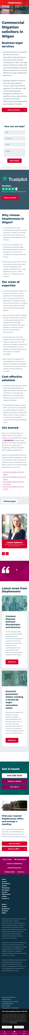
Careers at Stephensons (14, 863)
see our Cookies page (13, 1021)
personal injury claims (16, 929)
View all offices (14, 843)
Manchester (6, 908)
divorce (14, 931)
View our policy (15, 970)
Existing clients (10, 872)
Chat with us (14, 787)
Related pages (10, 501)
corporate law (14, 935)
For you (4, 881)
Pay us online (7, 859)
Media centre (6, 894)
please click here (13, 1022)
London (4, 906)
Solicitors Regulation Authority (11, 953)
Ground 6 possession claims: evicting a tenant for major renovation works (14, 699)
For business (6, 883)
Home (4, 879)
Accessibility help (7, 1003)
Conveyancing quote (14, 867)
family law (8, 931)
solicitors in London (13, 923)
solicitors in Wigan (12, 925)
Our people (5, 890)
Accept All (7, 1027)
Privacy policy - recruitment (10, 1008)
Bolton (4, 904)
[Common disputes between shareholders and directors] (14, 603)
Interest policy (6, 999)
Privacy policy (6, 1006)
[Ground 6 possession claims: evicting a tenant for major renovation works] (14, 678)
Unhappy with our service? (10, 1001)
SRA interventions (20, 859)
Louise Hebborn (14, 542)
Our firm (5, 892)
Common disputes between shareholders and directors (13, 622)
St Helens (5, 911)
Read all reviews (10, 198)
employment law (6, 935)
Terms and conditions (8, 997)
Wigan (4, 913)
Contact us (20, 872)
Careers (4, 896)
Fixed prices (6, 888)
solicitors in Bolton (8, 921)
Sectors (4, 885)
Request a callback (14, 781)
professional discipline (15, 933)
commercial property (11, 938)
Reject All (19, 1027)
